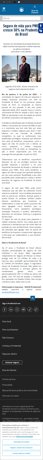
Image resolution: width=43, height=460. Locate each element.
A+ (4, 2)
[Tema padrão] (19, 2)
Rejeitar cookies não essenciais (21, 448)
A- (9, 2)
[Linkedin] (11, 309)
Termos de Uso (8, 379)
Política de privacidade (24, 436)
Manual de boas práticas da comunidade (19, 390)
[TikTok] (30, 309)
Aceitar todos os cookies (21, 453)
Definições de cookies (21, 442)
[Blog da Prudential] (36, 309)
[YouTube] (23, 309)
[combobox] (21, 18)
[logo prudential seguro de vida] (21, 9)
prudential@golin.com (10, 292)
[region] (21, 441)
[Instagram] (17, 309)
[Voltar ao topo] (32, 298)
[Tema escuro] (14, 2)
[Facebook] (4, 309)
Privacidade (7, 385)
